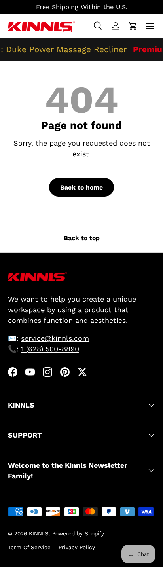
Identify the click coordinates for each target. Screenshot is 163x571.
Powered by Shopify (78, 533)
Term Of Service (29, 547)
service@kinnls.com (55, 338)
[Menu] (150, 26)
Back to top (82, 238)
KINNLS (39, 533)
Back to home (81, 187)
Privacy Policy (77, 547)
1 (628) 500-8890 (50, 349)
